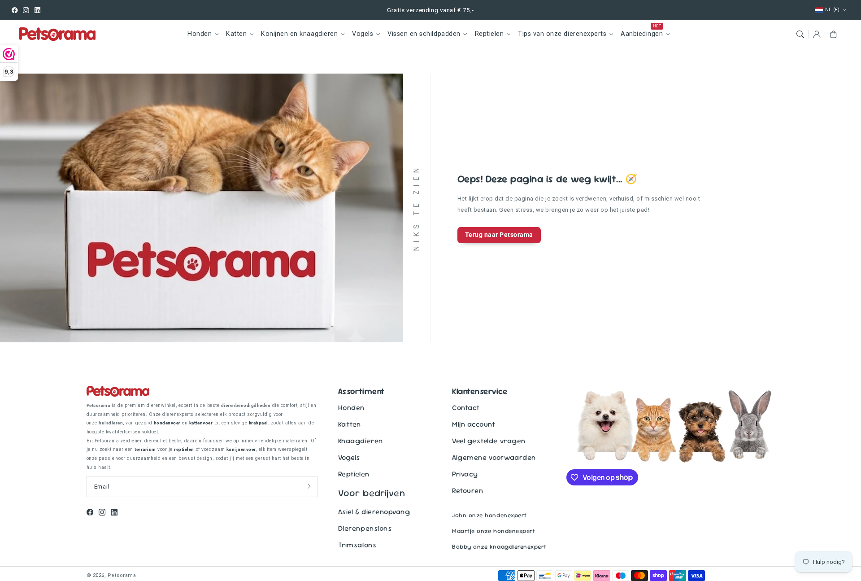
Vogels (362, 34)
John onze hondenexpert (489, 515)
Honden (199, 34)
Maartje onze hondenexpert (493, 531)
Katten (236, 34)
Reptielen (489, 34)
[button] (799, 34)
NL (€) (832, 10)
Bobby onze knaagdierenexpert (499, 546)
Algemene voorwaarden (493, 457)
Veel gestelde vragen (488, 441)
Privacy (465, 474)
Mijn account (473, 424)
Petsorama (122, 575)
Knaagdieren (360, 441)
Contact (466, 407)
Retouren (467, 490)
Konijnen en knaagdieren (299, 34)
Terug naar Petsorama (499, 234)
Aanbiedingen (642, 34)
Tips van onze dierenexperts (562, 34)
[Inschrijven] (309, 486)
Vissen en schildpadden (423, 34)
